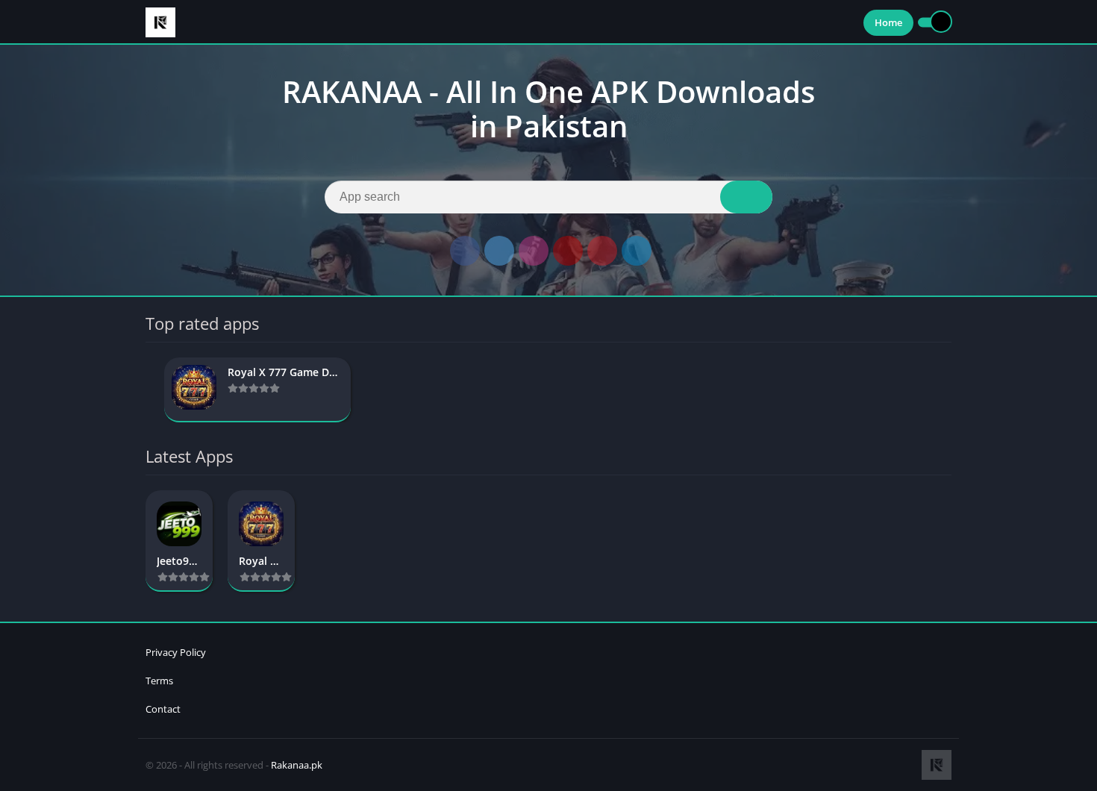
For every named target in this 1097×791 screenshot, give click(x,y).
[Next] (947, 389)
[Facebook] (465, 251)
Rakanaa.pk (296, 765)
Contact (163, 709)
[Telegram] (636, 251)
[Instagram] (533, 251)
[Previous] (150, 389)
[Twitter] (499, 251)
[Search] (746, 197)
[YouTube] (568, 251)
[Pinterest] (602, 251)
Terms (159, 680)
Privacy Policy (176, 652)
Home (888, 22)
